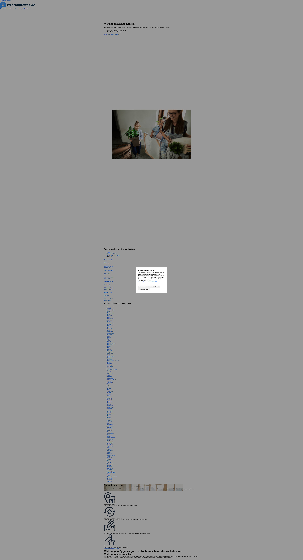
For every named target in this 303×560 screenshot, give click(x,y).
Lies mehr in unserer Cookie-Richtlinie (147, 281)
